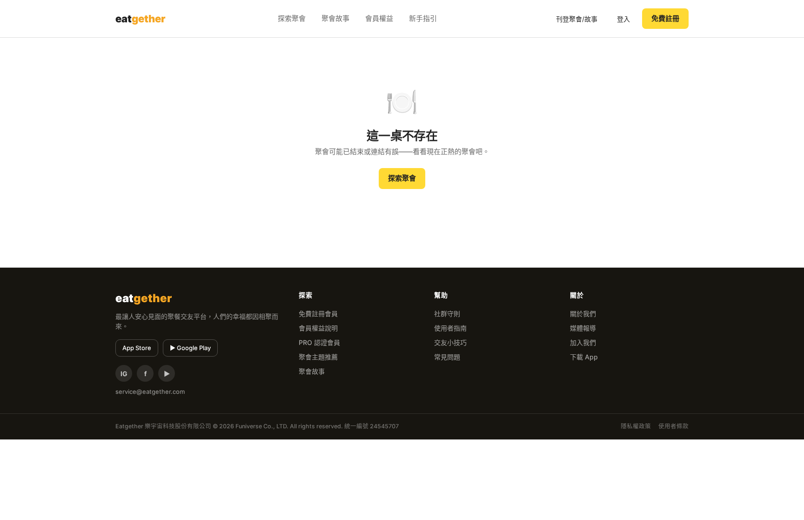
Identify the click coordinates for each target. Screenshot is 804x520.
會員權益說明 (318, 328)
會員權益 (379, 18)
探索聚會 (292, 18)
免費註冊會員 (318, 313)
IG (124, 374)
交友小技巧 (450, 342)
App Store (136, 347)
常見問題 (447, 357)
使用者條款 (673, 426)
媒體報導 (583, 328)
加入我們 (583, 342)
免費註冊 (665, 18)
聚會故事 (335, 18)
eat (140, 19)
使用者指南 (450, 328)
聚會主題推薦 (318, 357)
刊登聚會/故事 (576, 19)
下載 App (584, 357)
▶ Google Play (190, 347)
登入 (623, 19)
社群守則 (447, 313)
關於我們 (583, 313)
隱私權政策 (636, 426)
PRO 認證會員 (319, 342)
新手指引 (423, 18)
